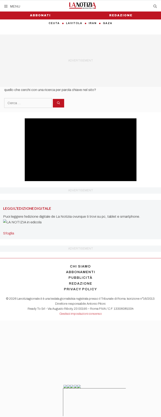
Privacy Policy (80, 289)
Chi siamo (80, 266)
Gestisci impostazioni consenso (80, 313)
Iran (93, 23)
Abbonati (40, 15)
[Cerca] (58, 103)
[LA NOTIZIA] (82, 5)
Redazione (120, 15)
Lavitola (74, 23)
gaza (107, 23)
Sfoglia (8, 233)
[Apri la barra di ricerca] (155, 6)
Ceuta (54, 23)
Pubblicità (80, 277)
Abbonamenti (80, 272)
